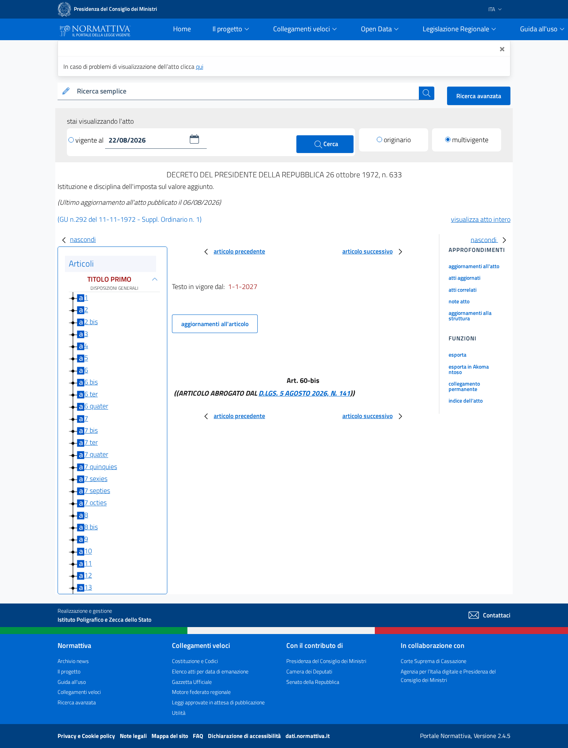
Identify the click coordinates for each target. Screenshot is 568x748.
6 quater (96, 406)
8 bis (91, 527)
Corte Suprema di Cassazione (433, 661)
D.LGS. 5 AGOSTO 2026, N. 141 (304, 393)
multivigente (470, 139)
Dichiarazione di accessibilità (245, 735)
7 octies (95, 503)
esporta (457, 354)
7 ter (91, 442)
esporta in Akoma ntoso (469, 369)
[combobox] (246, 91)
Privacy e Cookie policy (87, 735)
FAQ (198, 735)
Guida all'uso (72, 682)
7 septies (97, 490)
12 (88, 575)
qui (199, 66)
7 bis (91, 430)
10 (88, 551)
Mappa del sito (170, 735)
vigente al (90, 140)
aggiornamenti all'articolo (214, 323)
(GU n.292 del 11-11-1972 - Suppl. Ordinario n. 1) (130, 219)
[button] (194, 139)
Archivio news (73, 661)
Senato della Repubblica (312, 682)
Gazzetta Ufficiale (192, 682)
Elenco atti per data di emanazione (210, 671)
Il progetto (69, 671)
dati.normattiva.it (308, 735)
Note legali (134, 735)
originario (397, 139)
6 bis (91, 382)
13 (88, 587)
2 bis (91, 321)
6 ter (91, 394)
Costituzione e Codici (195, 661)
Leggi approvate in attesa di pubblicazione (218, 702)
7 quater (96, 454)
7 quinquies (100, 466)
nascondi (83, 239)
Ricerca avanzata (478, 95)
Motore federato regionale (201, 692)
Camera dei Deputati (309, 671)
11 (88, 563)
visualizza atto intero (480, 219)
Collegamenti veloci (79, 692)
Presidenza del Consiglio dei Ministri (326, 661)
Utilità (178, 713)
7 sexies (95, 478)
